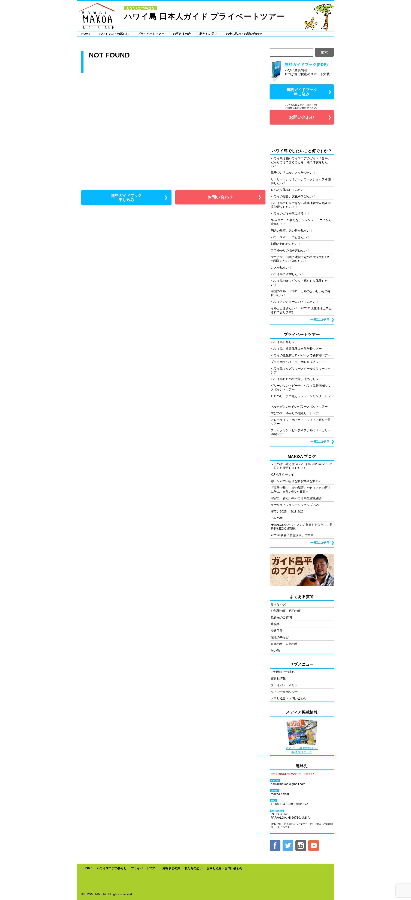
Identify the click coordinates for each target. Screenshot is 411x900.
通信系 (275, 624)
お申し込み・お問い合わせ (244, 33)
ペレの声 (277, 518)
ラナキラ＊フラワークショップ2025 (295, 505)
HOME (85, 33)
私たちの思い (208, 33)
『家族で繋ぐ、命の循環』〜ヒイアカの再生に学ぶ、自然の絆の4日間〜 (301, 489)
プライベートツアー (150, 33)
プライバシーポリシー (286, 685)
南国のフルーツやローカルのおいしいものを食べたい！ (301, 293)
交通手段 (277, 630)
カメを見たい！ (281, 267)
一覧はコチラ (320, 319)
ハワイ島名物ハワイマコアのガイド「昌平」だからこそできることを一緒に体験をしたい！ (301, 162)
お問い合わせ (220, 197)
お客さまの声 (182, 33)
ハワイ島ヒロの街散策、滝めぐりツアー (298, 379)
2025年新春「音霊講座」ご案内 (292, 535)
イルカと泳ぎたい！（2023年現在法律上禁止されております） (301, 310)
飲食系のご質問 (281, 617)
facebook (275, 845)
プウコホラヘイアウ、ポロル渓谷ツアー (298, 362)
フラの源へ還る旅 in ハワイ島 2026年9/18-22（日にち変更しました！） (301, 466)
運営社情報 (278, 678)
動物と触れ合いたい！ (286, 243)
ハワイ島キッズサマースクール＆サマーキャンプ (301, 370)
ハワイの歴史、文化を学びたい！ (293, 196)
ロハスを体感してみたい (287, 189)
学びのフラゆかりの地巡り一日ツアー (296, 413)
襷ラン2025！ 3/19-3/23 (287, 511)
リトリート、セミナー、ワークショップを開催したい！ (301, 181)
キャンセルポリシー (284, 691)
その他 (275, 650)
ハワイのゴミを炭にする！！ (290, 213)
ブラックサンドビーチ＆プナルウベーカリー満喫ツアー (301, 432)
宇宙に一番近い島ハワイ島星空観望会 (296, 498)
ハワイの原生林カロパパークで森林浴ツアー (301, 355)
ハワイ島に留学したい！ (287, 274)
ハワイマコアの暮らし (114, 33)
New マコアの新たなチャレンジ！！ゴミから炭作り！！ (301, 222)
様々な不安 (278, 604)
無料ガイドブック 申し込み (126, 197)
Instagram (300, 845)
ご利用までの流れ (283, 672)
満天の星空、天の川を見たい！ (292, 230)
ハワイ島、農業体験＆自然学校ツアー (296, 348)
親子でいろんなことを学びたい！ (293, 172)
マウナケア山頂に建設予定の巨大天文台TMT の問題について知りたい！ (301, 259)
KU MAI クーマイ (282, 474)
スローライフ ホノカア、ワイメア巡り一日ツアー (301, 421)
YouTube (313, 845)
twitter (288, 845)
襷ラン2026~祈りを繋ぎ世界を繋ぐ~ (295, 481)
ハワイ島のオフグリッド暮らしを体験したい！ (299, 282)
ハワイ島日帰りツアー (286, 342)
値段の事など (280, 637)
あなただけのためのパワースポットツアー (299, 406)
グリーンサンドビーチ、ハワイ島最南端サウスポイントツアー (301, 387)
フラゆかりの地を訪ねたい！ (290, 250)
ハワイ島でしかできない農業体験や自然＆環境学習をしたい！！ (301, 204)
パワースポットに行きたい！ (290, 237)
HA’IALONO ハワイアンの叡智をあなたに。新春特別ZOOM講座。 (301, 526)
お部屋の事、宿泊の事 (286, 610)
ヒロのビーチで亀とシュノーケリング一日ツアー (301, 398)
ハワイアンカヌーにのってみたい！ (295, 301)
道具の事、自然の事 (284, 644)
